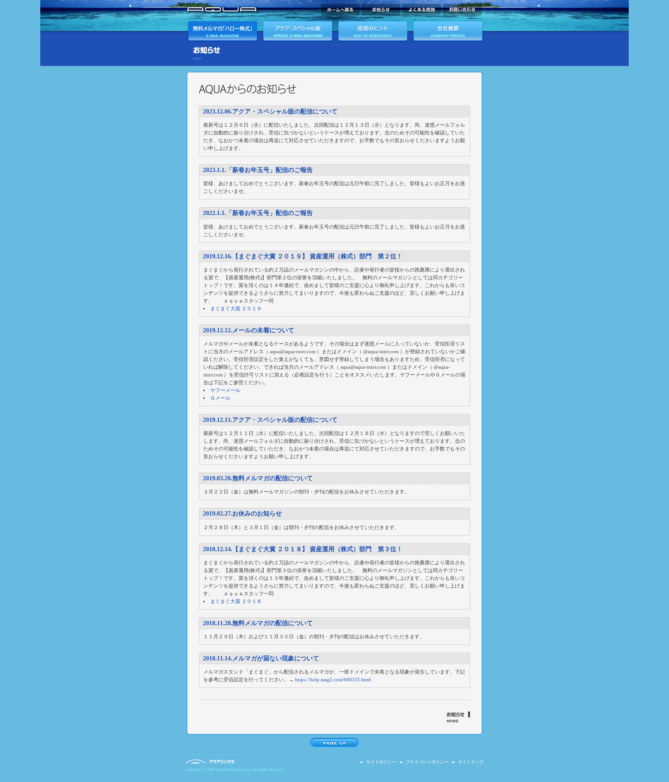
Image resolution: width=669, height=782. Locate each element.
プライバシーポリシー (427, 762)
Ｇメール (220, 398)
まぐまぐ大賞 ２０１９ (236, 308)
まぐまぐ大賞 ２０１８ (236, 601)
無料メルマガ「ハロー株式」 (222, 31)
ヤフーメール (225, 390)
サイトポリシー (381, 762)
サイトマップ (471, 762)
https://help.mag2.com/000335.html (333, 679)
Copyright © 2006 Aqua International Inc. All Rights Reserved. (235, 769)
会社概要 (447, 31)
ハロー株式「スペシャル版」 (297, 31)
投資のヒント (372, 31)
